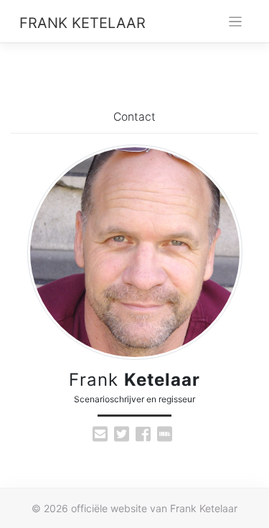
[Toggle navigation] (235, 21)
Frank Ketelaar (82, 23)
